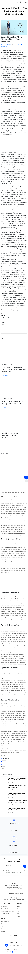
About (18, 908)
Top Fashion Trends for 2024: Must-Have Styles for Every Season (13, 370)
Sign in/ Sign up (5, 921)
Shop (2, 924)
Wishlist (23, 2)
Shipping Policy (5, 913)
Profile (20, 2)
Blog (18, 913)
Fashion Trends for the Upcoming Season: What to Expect (13, 435)
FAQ (18, 911)
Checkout (3, 928)
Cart (2, 926)
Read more (5, 375)
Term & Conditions (5, 908)
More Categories (2, 2)
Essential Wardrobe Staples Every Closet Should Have (13, 402)
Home (18, 906)
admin (15, 44)
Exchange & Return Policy (7, 911)
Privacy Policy (4, 906)
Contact (18, 916)
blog (19, 44)
